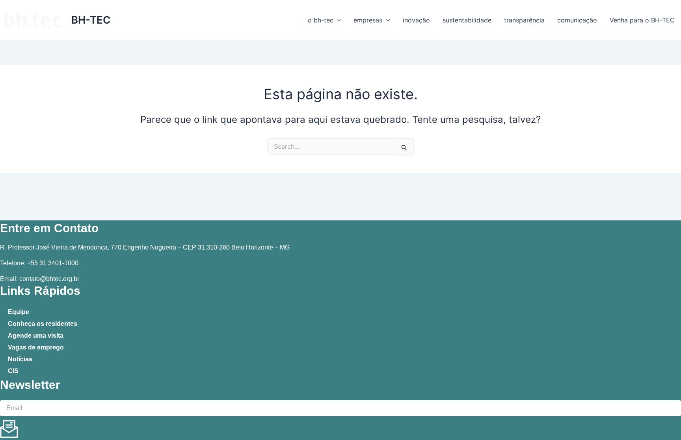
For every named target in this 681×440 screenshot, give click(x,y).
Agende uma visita (35, 335)
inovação (416, 20)
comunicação (577, 20)
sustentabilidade (467, 20)
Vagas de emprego (36, 347)
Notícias (20, 359)
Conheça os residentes (42, 323)
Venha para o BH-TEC (642, 20)
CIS (13, 371)
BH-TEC (90, 20)
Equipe (18, 312)
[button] (337, 20)
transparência (524, 20)
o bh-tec (320, 20)
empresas (368, 20)
